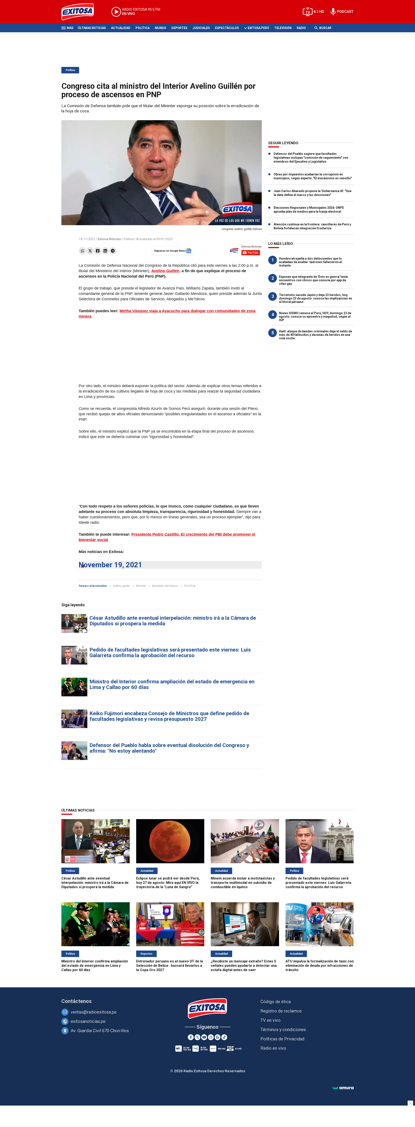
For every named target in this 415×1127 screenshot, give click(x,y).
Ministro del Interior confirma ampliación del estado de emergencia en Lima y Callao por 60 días (171, 684)
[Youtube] (204, 1037)
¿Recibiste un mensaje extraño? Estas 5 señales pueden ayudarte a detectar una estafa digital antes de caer (244, 965)
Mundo (160, 28)
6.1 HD (319, 12)
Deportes (179, 28)
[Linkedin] (105, 251)
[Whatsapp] (82, 251)
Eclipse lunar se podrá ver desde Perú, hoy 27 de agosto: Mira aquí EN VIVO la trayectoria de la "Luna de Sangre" (168, 882)
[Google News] (217, 1037)
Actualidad (120, 28)
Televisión (283, 28)
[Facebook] (97, 251)
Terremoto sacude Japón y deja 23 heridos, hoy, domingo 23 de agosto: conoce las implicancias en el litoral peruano (315, 298)
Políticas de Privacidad (282, 1038)
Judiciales (201, 28)
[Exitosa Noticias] (81, 11)
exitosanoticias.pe (88, 1021)
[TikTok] (224, 1037)
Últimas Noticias (92, 28)
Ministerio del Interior (165, 585)
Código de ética (275, 1001)
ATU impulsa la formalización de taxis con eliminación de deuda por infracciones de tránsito (320, 965)
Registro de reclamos (281, 1011)
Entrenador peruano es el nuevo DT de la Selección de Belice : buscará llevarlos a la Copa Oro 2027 (169, 965)
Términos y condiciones (283, 1029)
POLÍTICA (190, 585)
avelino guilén (121, 585)
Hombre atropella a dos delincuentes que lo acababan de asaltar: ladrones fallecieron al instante (310, 262)
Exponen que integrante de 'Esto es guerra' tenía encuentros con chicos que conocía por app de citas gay (313, 280)
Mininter (141, 585)
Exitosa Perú (258, 28)
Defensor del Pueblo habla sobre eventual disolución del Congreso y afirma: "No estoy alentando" (169, 748)
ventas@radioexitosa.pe (94, 1012)
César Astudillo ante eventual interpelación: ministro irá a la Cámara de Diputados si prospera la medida (172, 621)
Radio (301, 28)
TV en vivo (270, 1020)
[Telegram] (113, 251)
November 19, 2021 (110, 565)
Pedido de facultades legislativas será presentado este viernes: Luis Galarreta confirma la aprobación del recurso (170, 652)
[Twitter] (90, 251)
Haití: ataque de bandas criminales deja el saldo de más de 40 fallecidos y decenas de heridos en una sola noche (315, 335)
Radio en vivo (273, 1048)
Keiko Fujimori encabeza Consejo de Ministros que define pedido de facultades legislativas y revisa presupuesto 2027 (169, 716)
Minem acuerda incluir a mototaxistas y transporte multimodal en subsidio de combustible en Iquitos (243, 882)
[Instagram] (211, 1037)
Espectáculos (227, 28)
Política (143, 28)
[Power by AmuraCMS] (343, 1088)
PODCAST (345, 12)
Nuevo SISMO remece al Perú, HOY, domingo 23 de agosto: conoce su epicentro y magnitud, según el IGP (315, 316)
